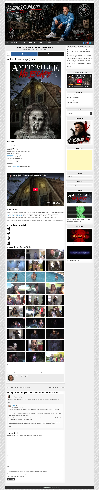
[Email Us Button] (90, 43)
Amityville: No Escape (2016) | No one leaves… (35, 47)
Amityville (14, 372)
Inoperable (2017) (71, 243)
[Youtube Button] (88, 43)
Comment (9, 437)
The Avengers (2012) (72, 102)
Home (7, 43)
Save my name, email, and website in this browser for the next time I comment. (28, 471)
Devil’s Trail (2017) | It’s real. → (57, 387)
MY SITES (41, 43)
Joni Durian (10, 155)
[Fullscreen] (90, 86)
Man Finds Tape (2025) (73, 97)
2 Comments (44, 49)
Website (9, 466)
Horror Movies (14, 43)
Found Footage (21, 372)
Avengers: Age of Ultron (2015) (75, 100)
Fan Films (57, 43)
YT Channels (48, 43)
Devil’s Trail (20, 215)
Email (8, 461)
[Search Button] (92, 43)
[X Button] (83, 43)
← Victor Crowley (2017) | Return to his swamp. (18, 387)
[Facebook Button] (86, 43)
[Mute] (88, 86)
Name (8, 455)
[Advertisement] (79, 160)
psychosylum (27, 49)
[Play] (69, 86)
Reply (9, 402)
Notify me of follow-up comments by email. (18, 474)
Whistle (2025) (71, 95)
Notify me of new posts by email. (16, 476)
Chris (13, 405)
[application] (79, 81)
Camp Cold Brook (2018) (73, 260)
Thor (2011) (70, 105)
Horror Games (32, 43)
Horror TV (23, 43)
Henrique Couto (16, 166)
